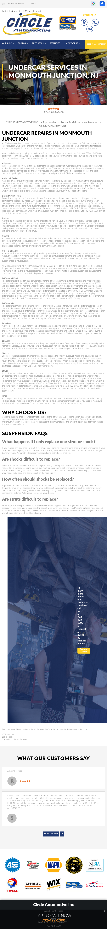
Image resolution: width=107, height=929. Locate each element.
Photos (22, 43)
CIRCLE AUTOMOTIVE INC (22, 122)
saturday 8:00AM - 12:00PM (21, 4)
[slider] (25, 781)
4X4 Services (8, 734)
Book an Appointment (96, 44)
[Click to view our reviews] (53, 110)
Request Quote (84, 650)
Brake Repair (7, 737)
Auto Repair (38, 43)
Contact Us (72, 43)
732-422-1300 (93, 153)
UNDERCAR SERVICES (52, 125)
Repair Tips (55, 43)
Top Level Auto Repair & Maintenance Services (70, 122)
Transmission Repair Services (14, 739)
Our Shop (7, 43)
